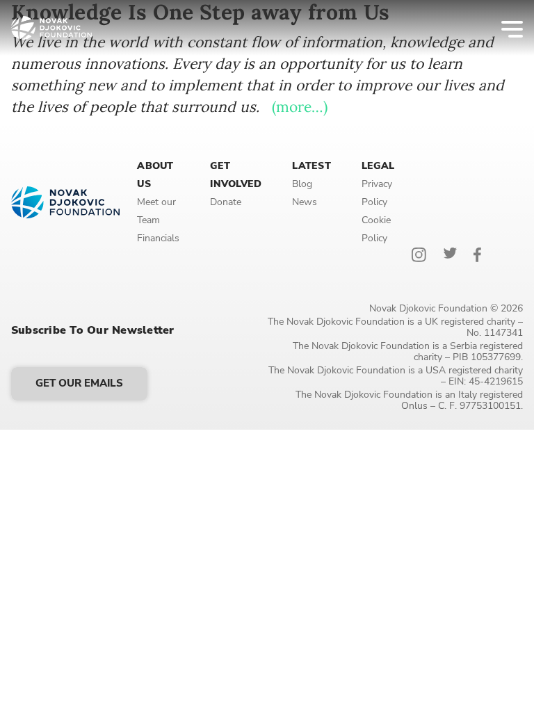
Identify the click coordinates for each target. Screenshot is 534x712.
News (304, 202)
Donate (225, 202)
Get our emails (79, 383)
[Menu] (503, 28)
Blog (302, 184)
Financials (158, 238)
